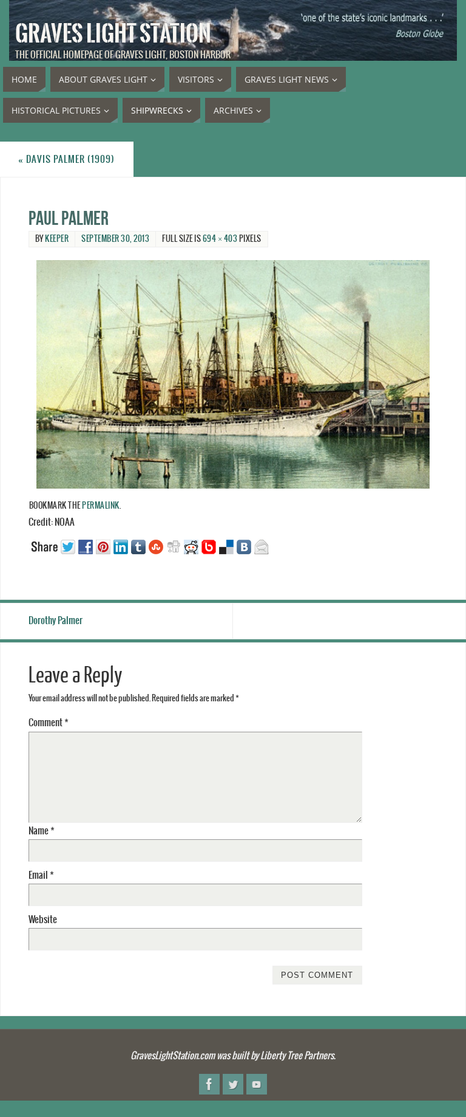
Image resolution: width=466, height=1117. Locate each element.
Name (42, 831)
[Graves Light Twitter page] (233, 1084)
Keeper (57, 239)
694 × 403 (220, 239)
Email (41, 875)
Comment (49, 723)
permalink (101, 505)
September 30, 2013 (115, 239)
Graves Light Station (113, 34)
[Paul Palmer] (233, 374)
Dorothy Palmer (56, 621)
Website (43, 920)
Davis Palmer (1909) (66, 159)
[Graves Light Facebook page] (209, 1084)
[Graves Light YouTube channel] (256, 1084)
